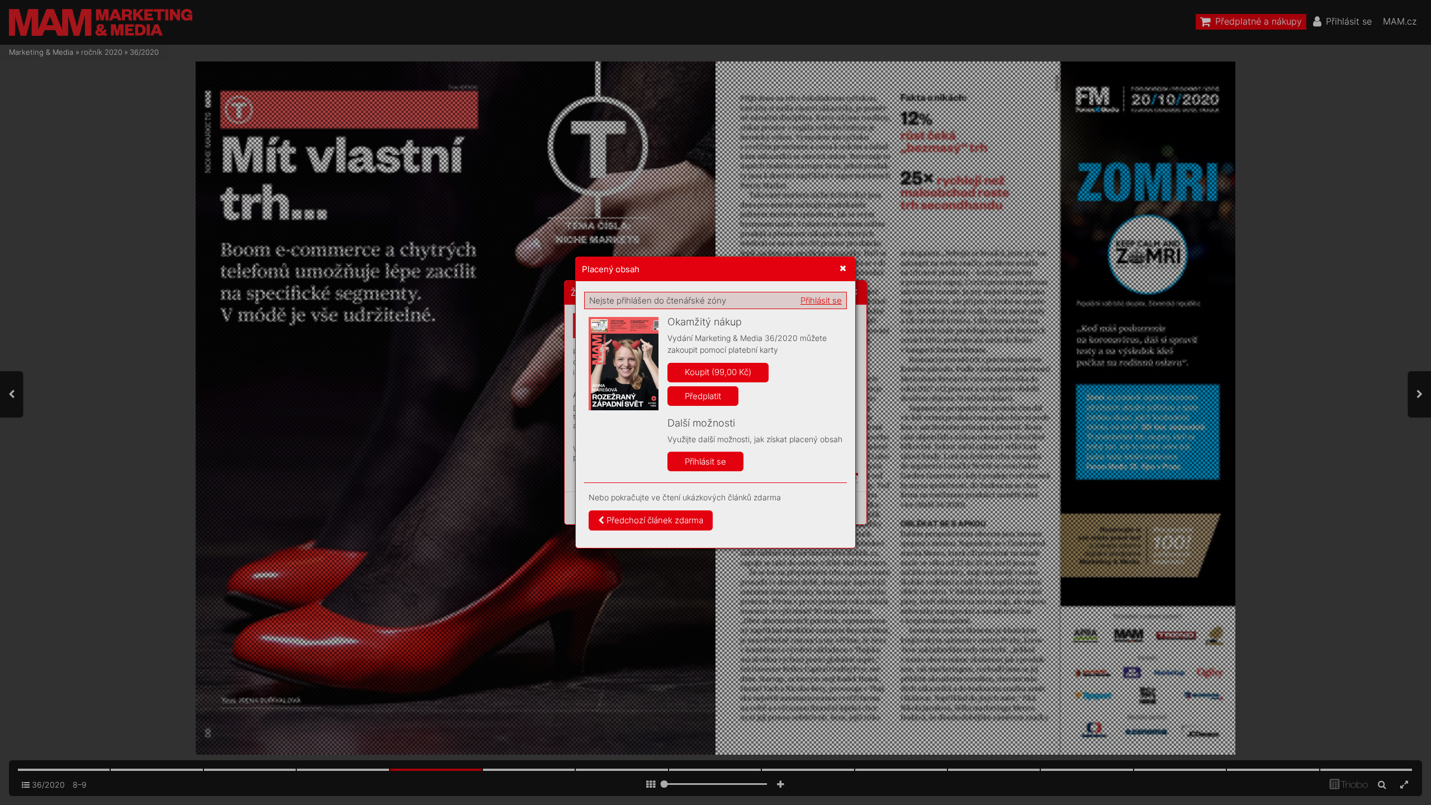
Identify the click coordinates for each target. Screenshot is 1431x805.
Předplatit (703, 396)
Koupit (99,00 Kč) (718, 372)
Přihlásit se (821, 300)
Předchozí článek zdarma (653, 520)
